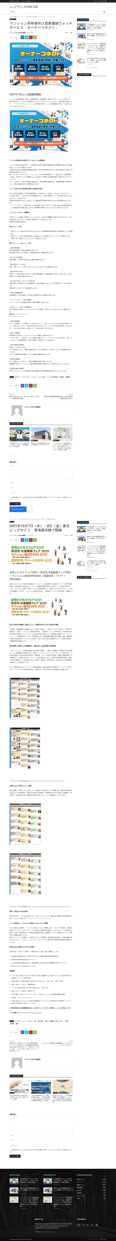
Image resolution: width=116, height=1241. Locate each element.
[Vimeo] (103, 1)
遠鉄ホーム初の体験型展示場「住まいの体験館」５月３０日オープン (96, 35)
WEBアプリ (17, 377)
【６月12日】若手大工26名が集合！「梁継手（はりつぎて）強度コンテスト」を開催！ (96, 60)
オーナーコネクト (26, 377)
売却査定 (62, 377)
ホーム (11, 16)
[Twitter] (100, 1)
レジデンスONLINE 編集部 (19, 32)
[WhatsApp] (35, 37)
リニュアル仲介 (41, 377)
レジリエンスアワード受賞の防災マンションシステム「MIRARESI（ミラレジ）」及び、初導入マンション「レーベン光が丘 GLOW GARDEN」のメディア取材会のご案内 (62, 447)
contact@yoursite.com (48, 1232)
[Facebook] (95, 1)
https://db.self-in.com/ (17, 316)
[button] (104, 11)
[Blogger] (79, 1225)
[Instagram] (98, 1)
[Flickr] (87, 1225)
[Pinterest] (31, 37)
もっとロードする (91, 67)
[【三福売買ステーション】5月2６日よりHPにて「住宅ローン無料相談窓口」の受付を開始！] (19, 434)
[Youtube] (105, 1)
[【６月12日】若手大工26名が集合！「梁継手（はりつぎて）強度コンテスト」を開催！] (81, 61)
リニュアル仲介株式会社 (52, 377)
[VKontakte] (96, 1225)
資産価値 (68, 377)
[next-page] (14, 454)
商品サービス (17, 16)
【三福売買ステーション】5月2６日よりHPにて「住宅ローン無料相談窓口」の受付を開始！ (19, 445)
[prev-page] (11, 454)
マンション (34, 377)
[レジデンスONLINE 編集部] (11, 33)
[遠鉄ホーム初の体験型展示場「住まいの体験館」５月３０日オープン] (41, 434)
